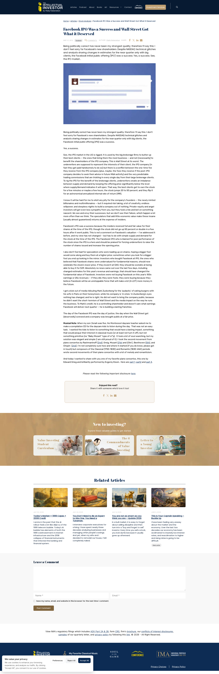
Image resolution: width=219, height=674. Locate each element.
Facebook (78, 40)
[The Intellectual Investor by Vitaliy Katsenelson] (41, 654)
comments (92, 40)
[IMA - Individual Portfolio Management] (171, 654)
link (128, 634)
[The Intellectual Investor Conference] (137, 654)
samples (62, 634)
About (91, 7)
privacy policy (102, 634)
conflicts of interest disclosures (157, 631)
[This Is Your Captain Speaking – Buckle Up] (168, 497)
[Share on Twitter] (133, 40)
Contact (128, 7)
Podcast (83, 7)
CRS (117, 631)
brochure (131, 631)
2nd (100, 342)
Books (99, 7)
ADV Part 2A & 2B (99, 631)
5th (147, 342)
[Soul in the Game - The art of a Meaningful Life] (114, 654)
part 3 (149, 362)
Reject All (71, 660)
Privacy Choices (158, 666)
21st (120, 342)
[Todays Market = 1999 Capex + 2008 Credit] (50, 497)
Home (66, 21)
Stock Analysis (85, 21)
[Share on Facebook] (130, 40)
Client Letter (156, 545)
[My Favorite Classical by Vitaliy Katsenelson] (80, 654)
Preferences (58, 660)
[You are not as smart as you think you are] (129, 497)
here (133, 373)
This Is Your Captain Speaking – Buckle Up (167, 517)
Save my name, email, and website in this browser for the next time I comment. (72, 601)
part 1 (132, 362)
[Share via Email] (141, 40)
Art (106, 7)
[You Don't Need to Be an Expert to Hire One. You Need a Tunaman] (90, 497)
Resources (114, 7)
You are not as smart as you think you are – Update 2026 (126, 517)
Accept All (84, 660)
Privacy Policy (179, 666)
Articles (73, 7)
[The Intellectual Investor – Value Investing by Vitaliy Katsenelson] (51, 7)
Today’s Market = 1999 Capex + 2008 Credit (49, 517)
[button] (177, 7)
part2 (138, 362)
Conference (138, 7)
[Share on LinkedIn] (137, 40)
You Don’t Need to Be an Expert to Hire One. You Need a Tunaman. (89, 518)
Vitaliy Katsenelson (113, 40)
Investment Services (156, 7)
